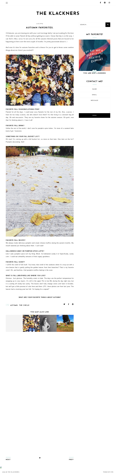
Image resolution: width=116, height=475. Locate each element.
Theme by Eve (108, 472)
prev (71, 459)
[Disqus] (40, 363)
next (8, 459)
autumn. (14, 305)
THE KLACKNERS (58, 13)
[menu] (7, 3)
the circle (24, 305)
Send (94, 115)
